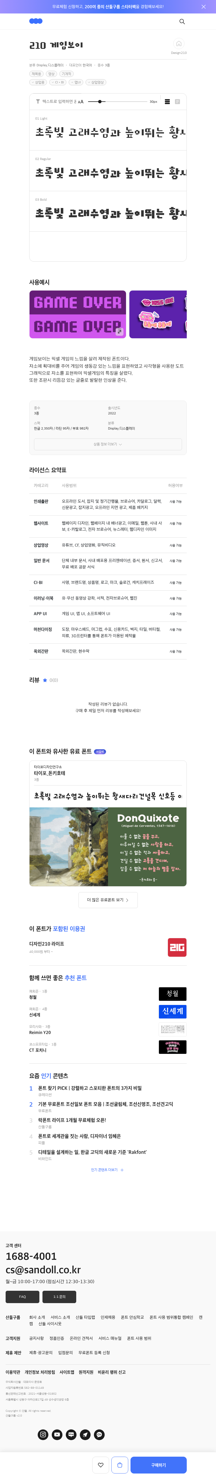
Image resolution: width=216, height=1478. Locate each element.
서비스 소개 (60, 1317)
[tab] (167, 101)
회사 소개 (37, 1317)
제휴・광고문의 (41, 1353)
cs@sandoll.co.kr (43, 1270)
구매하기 (158, 1465)
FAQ (22, 1296)
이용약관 (13, 1372)
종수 (37, 408)
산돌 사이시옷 (50, 1324)
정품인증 (57, 1338)
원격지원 (86, 1372)
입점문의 (65, 1353)
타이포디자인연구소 (48, 767)
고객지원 (13, 1338)
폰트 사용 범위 (139, 1338)
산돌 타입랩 (85, 1317)
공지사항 (36, 1338)
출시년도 (114, 408)
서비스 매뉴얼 (110, 1338)
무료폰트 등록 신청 (94, 1353)
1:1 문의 (59, 1296)
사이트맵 (67, 1372)
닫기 (203, 6)
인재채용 (108, 1317)
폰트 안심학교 (132, 1317)
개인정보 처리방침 (40, 1372)
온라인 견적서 (81, 1338)
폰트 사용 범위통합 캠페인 (171, 1317)
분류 (111, 423)
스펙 (37, 423)
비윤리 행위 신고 (112, 1372)
